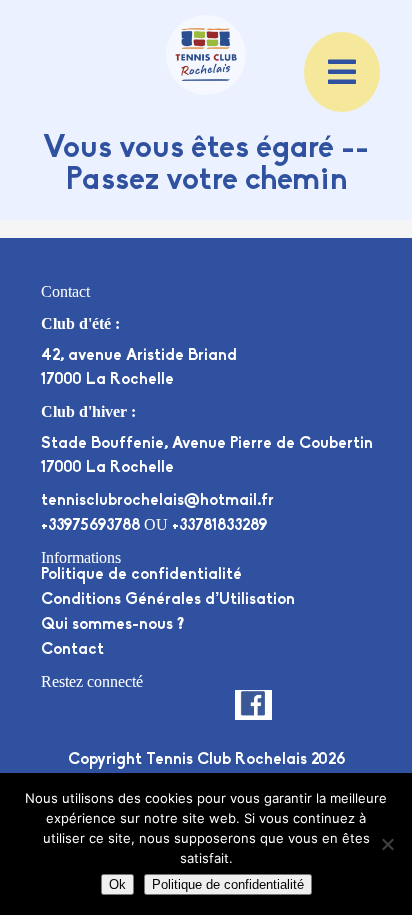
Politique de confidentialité (141, 575)
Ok (117, 884)
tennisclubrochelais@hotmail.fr (157, 501)
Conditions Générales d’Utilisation (168, 600)
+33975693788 (90, 526)
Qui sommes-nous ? (112, 625)
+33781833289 (219, 526)
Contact (72, 650)
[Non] (387, 844)
